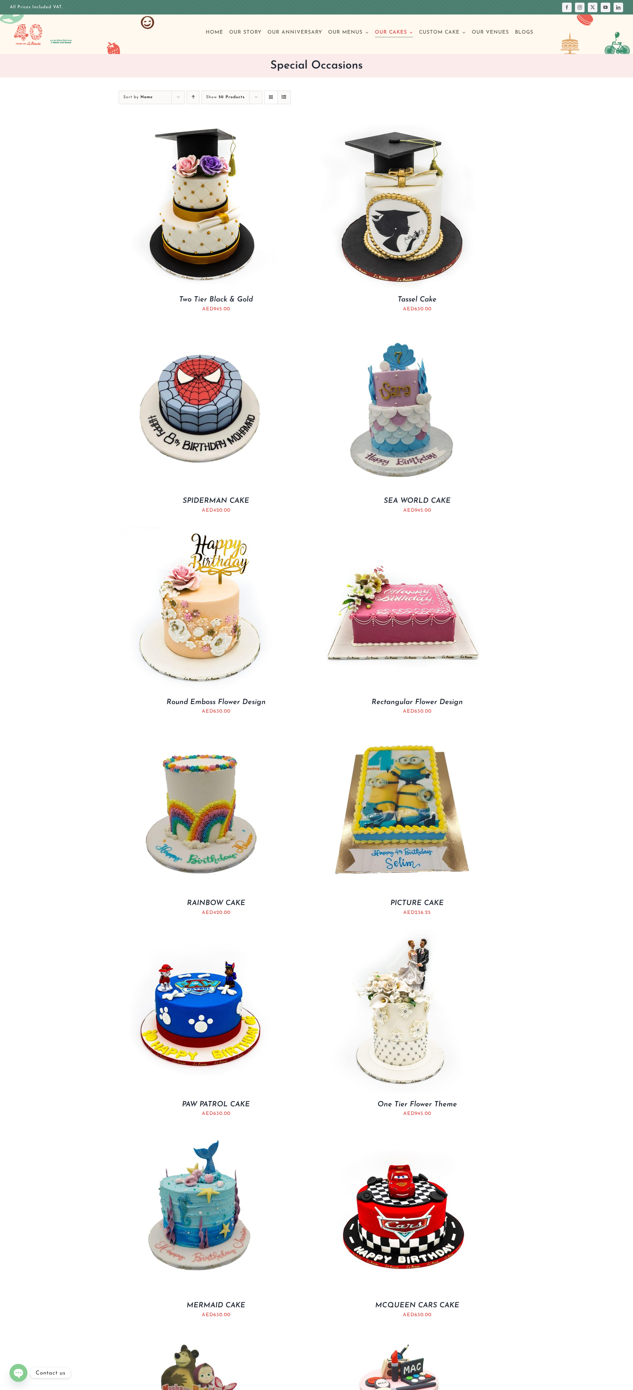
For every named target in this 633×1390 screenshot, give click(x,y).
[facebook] (567, 7)
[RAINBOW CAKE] (201, 731)
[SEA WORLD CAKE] (402, 329)
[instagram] (580, 7)
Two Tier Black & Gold (216, 299)
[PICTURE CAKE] (402, 731)
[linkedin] (618, 7)
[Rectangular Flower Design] (402, 530)
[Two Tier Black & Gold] (201, 128)
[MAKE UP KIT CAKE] (402, 1335)
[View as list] (284, 97)
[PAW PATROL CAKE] (201, 933)
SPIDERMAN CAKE (216, 501)
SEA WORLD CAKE (417, 501)
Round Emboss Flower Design (216, 702)
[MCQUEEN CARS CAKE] (402, 1134)
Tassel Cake (417, 299)
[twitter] (592, 7)
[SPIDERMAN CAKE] (201, 329)
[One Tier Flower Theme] (402, 933)
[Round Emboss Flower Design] (201, 530)
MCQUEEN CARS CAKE (417, 1305)
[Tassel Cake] (402, 128)
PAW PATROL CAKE (216, 1104)
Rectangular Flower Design (417, 702)
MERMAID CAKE (216, 1305)
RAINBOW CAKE (216, 903)
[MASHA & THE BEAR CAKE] (201, 1335)
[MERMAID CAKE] (201, 1134)
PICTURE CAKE (417, 903)
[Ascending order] (193, 97)
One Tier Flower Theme (417, 1104)
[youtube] (605, 7)
